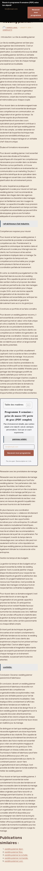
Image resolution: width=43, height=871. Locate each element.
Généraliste (7, 30)
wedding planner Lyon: (14, 861)
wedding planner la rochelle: (16, 855)
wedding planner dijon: (14, 849)
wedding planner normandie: (16, 858)
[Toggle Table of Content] (27, 405)
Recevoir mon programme (19, 453)
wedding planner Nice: (14, 852)
